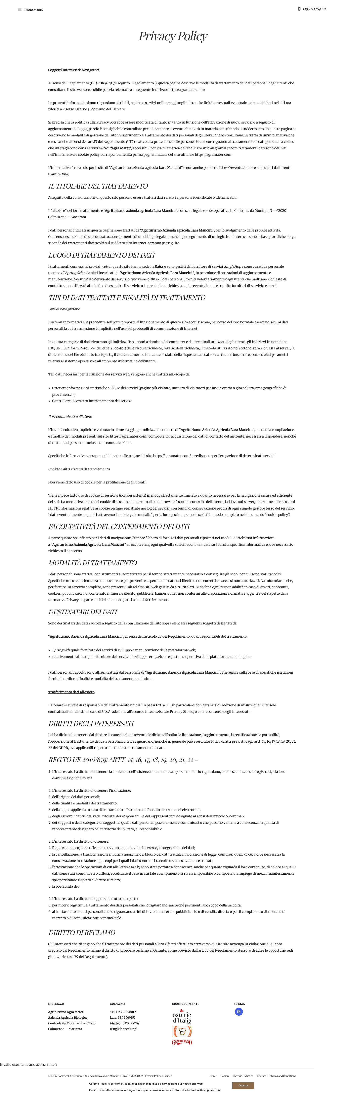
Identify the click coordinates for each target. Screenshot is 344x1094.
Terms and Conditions (283, 1076)
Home (213, 1076)
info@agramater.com (220, 148)
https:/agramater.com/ (186, 90)
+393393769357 (314, 9)
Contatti (262, 1076)
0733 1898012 (126, 1012)
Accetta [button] (243, 1085)
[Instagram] (239, 1012)
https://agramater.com (213, 154)
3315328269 (131, 1023)
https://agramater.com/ (129, 436)
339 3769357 (127, 1017)
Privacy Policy (153, 1076)
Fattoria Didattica (243, 1076)
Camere (225, 1076)
